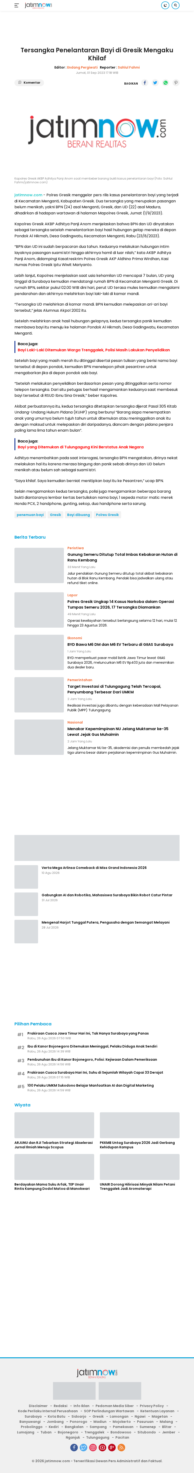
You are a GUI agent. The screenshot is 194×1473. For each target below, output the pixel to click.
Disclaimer (38, 1405)
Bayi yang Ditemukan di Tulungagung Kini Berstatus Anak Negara (81, 447)
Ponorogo (78, 1421)
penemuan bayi (30, 514)
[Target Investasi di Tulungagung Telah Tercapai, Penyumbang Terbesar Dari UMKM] (39, 694)
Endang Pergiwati (82, 67)
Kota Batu (56, 1416)
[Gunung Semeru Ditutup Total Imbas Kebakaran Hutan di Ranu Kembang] (39, 565)
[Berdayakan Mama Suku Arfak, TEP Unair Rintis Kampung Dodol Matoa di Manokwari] (54, 1167)
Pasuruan (145, 1421)
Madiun (99, 1421)
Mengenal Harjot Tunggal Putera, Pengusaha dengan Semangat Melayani (106, 922)
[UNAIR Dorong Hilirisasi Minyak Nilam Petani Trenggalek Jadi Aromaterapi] (140, 1167)
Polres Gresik (107, 514)
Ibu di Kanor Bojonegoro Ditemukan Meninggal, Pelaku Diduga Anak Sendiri (92, 1046)
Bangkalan (74, 1426)
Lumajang (25, 1432)
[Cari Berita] (176, 5)
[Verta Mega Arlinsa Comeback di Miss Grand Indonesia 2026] (26, 877)
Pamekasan (123, 1426)
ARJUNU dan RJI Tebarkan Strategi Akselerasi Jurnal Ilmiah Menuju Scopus (53, 1145)
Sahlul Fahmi (129, 67)
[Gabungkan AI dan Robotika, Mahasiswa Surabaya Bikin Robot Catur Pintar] (26, 904)
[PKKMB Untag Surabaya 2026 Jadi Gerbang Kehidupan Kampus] (140, 1125)
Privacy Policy (152, 1405)
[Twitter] (83, 1447)
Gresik (55, 514)
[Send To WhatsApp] (165, 82)
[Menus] (17, 5)
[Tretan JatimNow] (97, 847)
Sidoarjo (78, 1416)
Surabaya (33, 1416)
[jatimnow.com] (38, 5)
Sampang (98, 1426)
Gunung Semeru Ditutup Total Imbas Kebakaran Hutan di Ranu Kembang (122, 557)
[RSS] (121, 1447)
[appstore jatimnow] (120, 1392)
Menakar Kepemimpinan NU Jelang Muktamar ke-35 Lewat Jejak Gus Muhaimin (117, 731)
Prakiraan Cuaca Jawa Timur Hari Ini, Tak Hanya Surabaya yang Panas (88, 1033)
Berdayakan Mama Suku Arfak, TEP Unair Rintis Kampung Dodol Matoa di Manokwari (52, 1186)
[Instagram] (93, 1447)
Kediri (54, 1426)
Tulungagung (97, 1437)
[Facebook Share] (144, 82)
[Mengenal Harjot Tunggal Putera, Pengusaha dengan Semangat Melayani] (26, 931)
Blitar (167, 1426)
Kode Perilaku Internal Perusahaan (48, 1411)
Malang (166, 1421)
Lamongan (119, 1416)
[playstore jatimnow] (74, 1392)
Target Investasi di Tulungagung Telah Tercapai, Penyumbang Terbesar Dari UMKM (114, 689)
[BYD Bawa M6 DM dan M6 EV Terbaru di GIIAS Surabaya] (39, 652)
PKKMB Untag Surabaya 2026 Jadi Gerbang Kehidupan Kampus (137, 1145)
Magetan (160, 1416)
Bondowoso (120, 1432)
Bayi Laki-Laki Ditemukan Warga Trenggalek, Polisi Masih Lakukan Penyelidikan (94, 350)
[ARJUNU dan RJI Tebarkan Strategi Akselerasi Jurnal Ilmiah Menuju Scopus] (54, 1125)
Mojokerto (122, 1421)
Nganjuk (73, 1437)
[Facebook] (74, 1447)
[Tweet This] (155, 82)
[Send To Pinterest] (176, 82)
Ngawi (140, 1416)
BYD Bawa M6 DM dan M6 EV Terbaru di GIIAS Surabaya (120, 644)
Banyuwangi (30, 1421)
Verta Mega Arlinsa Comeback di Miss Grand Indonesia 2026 (94, 868)
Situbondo (146, 1432)
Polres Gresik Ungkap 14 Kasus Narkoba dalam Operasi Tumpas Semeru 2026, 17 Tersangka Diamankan (120, 604)
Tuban (46, 1432)
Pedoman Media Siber (115, 1405)
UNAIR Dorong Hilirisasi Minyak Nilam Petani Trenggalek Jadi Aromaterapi (137, 1186)
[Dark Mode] (165, 5)
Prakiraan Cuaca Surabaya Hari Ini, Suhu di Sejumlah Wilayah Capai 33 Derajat (95, 1072)
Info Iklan (81, 1405)
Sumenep (148, 1426)
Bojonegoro (68, 1432)
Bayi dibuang (78, 514)
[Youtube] (102, 1447)
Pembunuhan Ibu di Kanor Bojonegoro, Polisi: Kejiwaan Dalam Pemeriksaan (92, 1059)
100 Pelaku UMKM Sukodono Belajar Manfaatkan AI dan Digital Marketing (90, 1085)
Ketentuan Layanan (157, 1411)
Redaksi (60, 1405)
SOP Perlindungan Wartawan (109, 1411)
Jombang (55, 1421)
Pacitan (122, 1437)
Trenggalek (94, 1432)
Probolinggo (32, 1426)
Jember (168, 1432)
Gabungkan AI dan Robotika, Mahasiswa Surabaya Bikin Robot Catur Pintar (107, 895)
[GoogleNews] (112, 1447)
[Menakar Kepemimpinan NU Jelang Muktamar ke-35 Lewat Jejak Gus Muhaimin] (39, 737)
